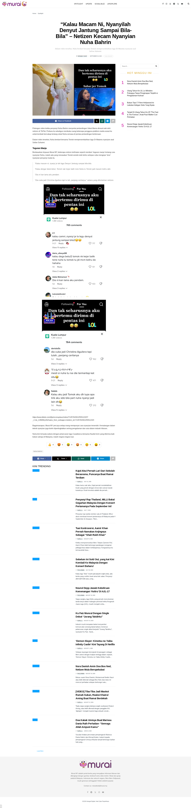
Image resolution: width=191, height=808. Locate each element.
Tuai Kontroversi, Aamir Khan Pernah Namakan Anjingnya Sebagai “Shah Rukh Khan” (92, 531)
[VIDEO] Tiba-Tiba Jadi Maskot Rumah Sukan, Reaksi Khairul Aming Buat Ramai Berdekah (92, 695)
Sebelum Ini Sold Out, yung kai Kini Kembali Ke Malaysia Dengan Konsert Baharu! (95, 563)
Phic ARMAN (80, 570)
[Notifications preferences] (1, 806)
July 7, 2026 (87, 510)
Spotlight (78, 4)
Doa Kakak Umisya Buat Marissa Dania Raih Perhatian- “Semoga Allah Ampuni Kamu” (93, 723)
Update (89, 4)
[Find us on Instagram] (166, 4)
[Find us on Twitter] (178, 4)
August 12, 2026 (88, 702)
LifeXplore (112, 4)
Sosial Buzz (100, 4)
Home (34, 13)
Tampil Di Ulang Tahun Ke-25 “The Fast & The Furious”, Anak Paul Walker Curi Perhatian (142, 114)
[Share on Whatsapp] (102, 121)
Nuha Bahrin (38, 451)
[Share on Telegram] (107, 121)
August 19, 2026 (88, 620)
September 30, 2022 (96, 56)
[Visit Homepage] (14, 4)
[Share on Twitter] (96, 121)
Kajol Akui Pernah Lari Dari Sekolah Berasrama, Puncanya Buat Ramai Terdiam (95, 474)
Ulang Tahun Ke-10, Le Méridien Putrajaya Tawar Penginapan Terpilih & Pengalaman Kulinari (142, 93)
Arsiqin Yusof (82, 56)
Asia (34, 499)
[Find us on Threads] (170, 4)
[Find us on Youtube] (182, 4)
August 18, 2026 (90, 595)
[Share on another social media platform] (113, 121)
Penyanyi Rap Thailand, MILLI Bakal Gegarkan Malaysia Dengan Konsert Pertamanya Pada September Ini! (95, 503)
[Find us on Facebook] (162, 4)
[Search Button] (188, 4)
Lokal (35, 720)
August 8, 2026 (88, 539)
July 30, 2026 (89, 570)
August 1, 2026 (88, 648)
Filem (35, 640)
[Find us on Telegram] (174, 4)
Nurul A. (80, 481)
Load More (40, 751)
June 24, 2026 (88, 731)
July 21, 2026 (87, 481)
